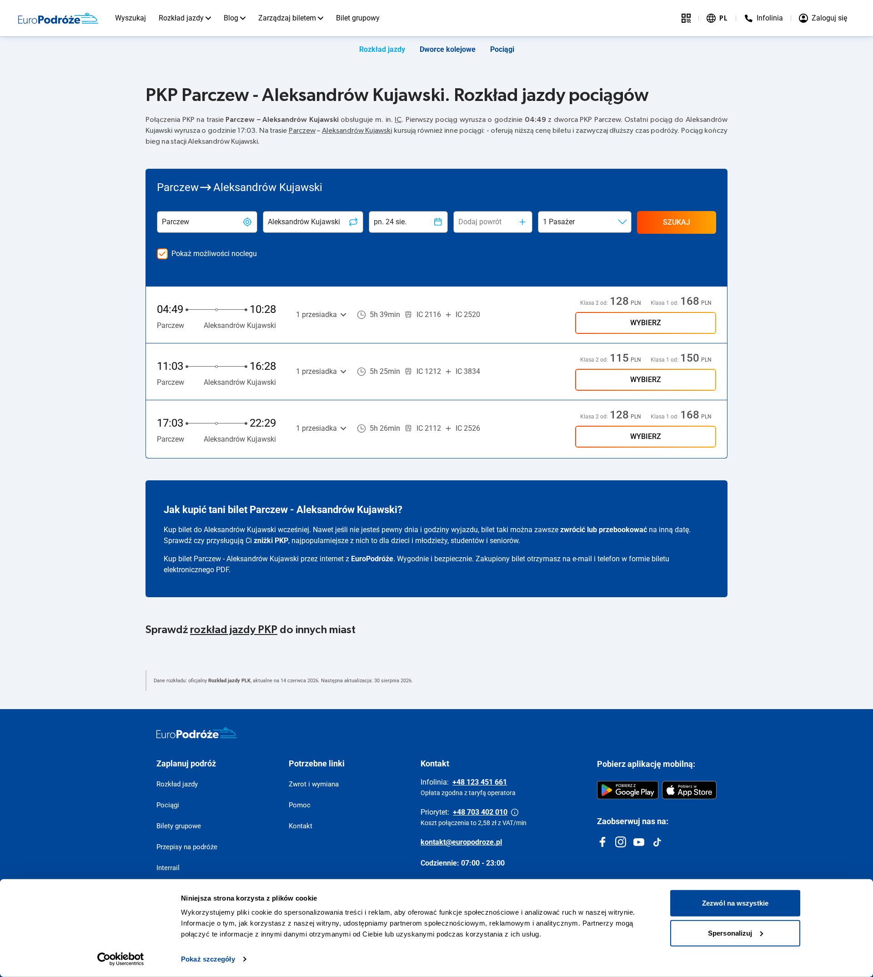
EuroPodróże (372, 558)
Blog (231, 18)
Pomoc (300, 805)
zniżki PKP (271, 540)
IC (398, 119)
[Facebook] (602, 841)
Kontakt (300, 826)
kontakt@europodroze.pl (461, 842)
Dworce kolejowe (448, 49)
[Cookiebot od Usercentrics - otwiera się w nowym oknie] (121, 959)
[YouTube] (638, 841)
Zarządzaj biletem (287, 18)
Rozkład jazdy (181, 18)
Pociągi (502, 49)
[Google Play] (627, 790)
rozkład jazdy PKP (233, 629)
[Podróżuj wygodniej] (686, 18)
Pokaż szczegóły (208, 959)
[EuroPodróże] (196, 732)
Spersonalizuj (730, 933)
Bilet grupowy (358, 18)
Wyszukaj (130, 18)
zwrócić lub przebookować (603, 529)
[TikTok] (657, 841)
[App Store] (689, 790)
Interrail (168, 868)
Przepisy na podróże (186, 847)
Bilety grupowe (178, 826)
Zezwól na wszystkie (735, 903)
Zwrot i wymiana (314, 784)
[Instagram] (620, 841)
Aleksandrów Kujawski (357, 130)
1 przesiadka (316, 314)
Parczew (302, 130)
